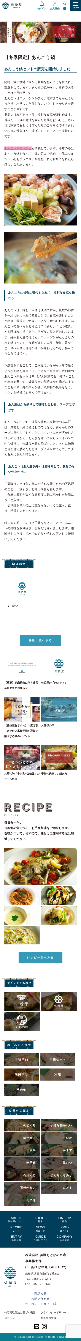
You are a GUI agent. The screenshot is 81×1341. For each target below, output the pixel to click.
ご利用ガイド (40, 1238)
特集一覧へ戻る (40, 640)
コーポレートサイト (39, 1303)
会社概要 (65, 1238)
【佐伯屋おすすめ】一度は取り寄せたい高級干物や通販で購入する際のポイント (21, 731)
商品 (64, 1219)
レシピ (16, 1229)
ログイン (42, 8)
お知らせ (40, 1229)
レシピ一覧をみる (40, 957)
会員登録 (55, 8)
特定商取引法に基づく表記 (19, 1312)
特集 (40, 1219)
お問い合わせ (40, 1298)
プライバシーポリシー (54, 1312)
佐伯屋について (16, 1219)
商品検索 (40, 1293)
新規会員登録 (48, 1317)
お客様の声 (47, 725)
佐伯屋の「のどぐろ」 (54, 682)
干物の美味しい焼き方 (54, 773)
